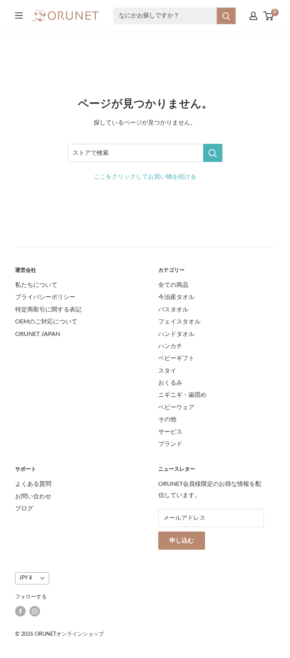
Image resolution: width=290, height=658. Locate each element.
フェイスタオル (179, 322)
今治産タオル (176, 297)
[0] (268, 15)
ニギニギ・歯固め (182, 395)
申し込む (182, 541)
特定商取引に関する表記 (48, 310)
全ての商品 (173, 285)
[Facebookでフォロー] (20, 611)
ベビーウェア (176, 407)
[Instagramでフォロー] (34, 611)
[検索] (226, 16)
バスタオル (173, 310)
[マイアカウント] (253, 16)
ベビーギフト (176, 358)
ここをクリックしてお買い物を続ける (145, 177)
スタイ (167, 371)
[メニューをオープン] (19, 15)
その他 (167, 419)
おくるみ (170, 383)
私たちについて (36, 285)
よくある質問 (33, 484)
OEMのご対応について (46, 322)
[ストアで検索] (212, 153)
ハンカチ (170, 346)
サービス (170, 432)
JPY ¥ (25, 578)
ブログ (24, 508)
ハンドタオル (176, 334)
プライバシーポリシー (45, 297)
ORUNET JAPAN (37, 334)
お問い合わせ (33, 496)
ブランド (170, 444)
